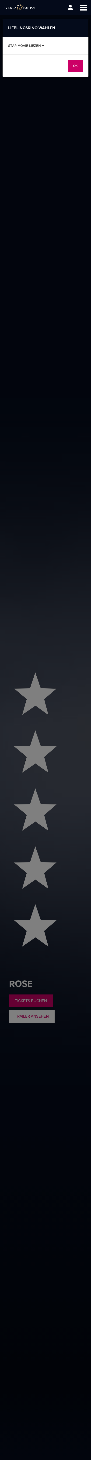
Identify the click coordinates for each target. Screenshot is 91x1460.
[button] (83, 7)
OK (75, 65)
